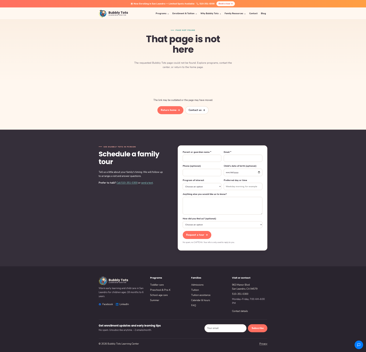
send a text (147, 182)
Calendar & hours (200, 300)
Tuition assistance (200, 295)
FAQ (193, 305)
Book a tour (226, 3)
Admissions (197, 284)
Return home (170, 110)
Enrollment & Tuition (184, 13)
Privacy (263, 343)
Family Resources (235, 13)
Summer (154, 300)
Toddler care (157, 284)
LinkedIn (124, 304)
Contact (253, 13)
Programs (162, 13)
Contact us (197, 110)
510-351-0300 (207, 3)
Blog (263, 13)
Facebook (107, 304)
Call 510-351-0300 (127, 182)
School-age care (159, 295)
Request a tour (197, 235)
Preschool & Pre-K (160, 290)
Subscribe (258, 328)
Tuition (195, 290)
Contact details (240, 311)
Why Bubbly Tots (210, 13)
